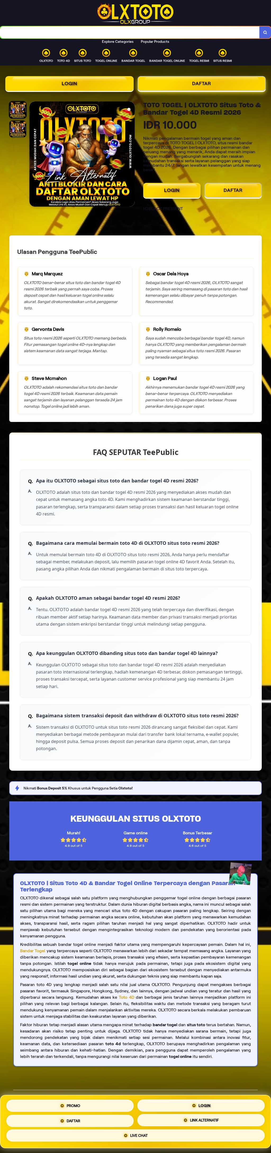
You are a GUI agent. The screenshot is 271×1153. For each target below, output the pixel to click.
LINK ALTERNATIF (204, 1119)
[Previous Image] (33, 155)
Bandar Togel (32, 951)
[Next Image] (130, 155)
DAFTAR (201, 83)
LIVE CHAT (139, 1135)
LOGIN (69, 83)
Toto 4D (126, 997)
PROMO (73, 1105)
